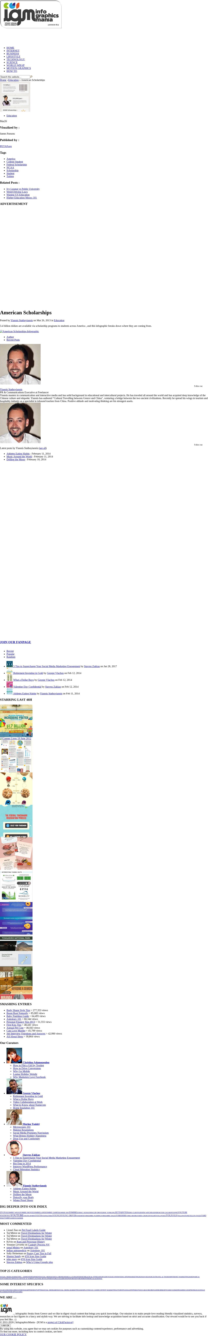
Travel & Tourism (163, 1277)
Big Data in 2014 (22, 1163)
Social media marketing (68, 1290)
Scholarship (12, 170)
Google (127, 1290)
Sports (72, 1278)
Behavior (8, 1292)
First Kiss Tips (13, 1024)
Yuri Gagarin (166, 1212)
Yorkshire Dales (108, 1216)
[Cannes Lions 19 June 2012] (15, 738)
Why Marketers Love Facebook (29, 1077)
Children (150, 1290)
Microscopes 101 (22, 1127)
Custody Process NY (39, 1244)
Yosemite (80, 1216)
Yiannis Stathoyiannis (22, 320)
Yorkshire (121, 1216)
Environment (81, 1278)
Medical (90, 1278)
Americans (184, 1290)
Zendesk (156, 1212)
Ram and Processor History (31, 1241)
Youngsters (47, 1216)
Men (56, 1290)
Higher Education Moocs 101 (21, 197)
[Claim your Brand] (16, 836)
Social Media (46, 1277)
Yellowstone (183, 1216)
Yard (7, 1218)
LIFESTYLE (13, 56)
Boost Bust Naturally (17, 1013)
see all (42, 448)
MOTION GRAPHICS (18, 68)
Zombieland (39, 1212)
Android (158, 1290)
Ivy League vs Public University (23, 189)
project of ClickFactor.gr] (60, 1322)
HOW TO (11, 71)
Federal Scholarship (16, 164)
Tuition (10, 176)
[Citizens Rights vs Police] (16, 998)
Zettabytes (121, 1212)
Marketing (134, 1277)
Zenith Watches (146, 1212)
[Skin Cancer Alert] (16, 736)
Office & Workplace (29, 1278)
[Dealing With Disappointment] (16, 933)
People (102, 1277)
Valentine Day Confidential (27, 686)
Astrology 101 (13, 1019)
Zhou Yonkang (108, 1212)
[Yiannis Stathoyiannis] (20, 383)
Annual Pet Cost (14, 1027)
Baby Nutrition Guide (17, 1016)
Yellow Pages (195, 1216)
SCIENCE (12, 62)
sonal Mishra (13, 1247)
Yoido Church (143, 1216)
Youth (38, 1216)
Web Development (45, 1278)
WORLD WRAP (15, 65)
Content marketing (108, 1290)
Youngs (56, 1216)
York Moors (131, 1216)
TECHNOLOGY (15, 59)
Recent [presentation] (10, 651)
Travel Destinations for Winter (36, 1233)
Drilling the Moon (15, 459)
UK (80, 1290)
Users (19, 1292)
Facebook (7, 1290)
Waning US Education (18, 194)
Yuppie (175, 1212)
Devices (108, 1277)
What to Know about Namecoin (29, 1105)
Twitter (39, 1290)
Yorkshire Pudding (92, 1216)
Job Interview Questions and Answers (25, 1033)
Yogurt (153, 1216)
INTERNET (13, 50)
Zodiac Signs (82, 1212)
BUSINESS (12, 53)
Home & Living (70, 1277)
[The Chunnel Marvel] (16, 901)
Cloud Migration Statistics (26, 1169)
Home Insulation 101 (24, 1107)
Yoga (169, 1215)
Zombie (73, 1212)
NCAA (10, 167)
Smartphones (30, 1290)
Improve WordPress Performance (30, 1166)
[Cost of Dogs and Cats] (16, 804)
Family (169, 1290)
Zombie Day (64, 1212)
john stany (11, 1259)
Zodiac (91, 1212)
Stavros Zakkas (92, 666)
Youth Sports (29, 1216)
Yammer (19, 1218)
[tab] (107, 651)
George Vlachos (55, 673)
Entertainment (33, 1277)
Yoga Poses (161, 1216)
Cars (144, 1290)
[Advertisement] (59, 36)
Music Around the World (19, 456)
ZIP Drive (98, 1212)
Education (13, 80)
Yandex (12, 1218)
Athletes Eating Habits (18, 453)
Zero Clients (133, 1212)
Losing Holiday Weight (25, 1074)
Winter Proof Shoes (23, 1200)
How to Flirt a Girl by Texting (28, 1065)
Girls (55, 1278)
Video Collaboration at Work (28, 1102)
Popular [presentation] (10, 654)
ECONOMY (116, 1277)
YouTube (17, 1215)
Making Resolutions (23, 1130)
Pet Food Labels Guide (34, 1230)
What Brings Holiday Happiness (29, 1135)
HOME (10, 47)
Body (164, 1290)
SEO (140, 1290)
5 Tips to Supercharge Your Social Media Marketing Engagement (46, 666)
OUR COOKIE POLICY (13, 1334)
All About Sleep (14, 1036)
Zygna (3, 1213)
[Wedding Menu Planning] (16, 868)
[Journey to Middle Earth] (16, 966)
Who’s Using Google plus (39, 1262)
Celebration (63, 1278)
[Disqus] (104, 513)
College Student (14, 161)
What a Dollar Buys (23, 680)
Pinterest (134, 1290)
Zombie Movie (26, 1212)
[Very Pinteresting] (16, 771)
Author (10, 337)
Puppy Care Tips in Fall (39, 1253)
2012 (196, 1290)
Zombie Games (52, 1212)
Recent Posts (13, 339)
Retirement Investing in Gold (28, 673)
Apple (14, 1292)
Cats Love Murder (15, 1030)
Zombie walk (13, 1212)
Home (3, 80)
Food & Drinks (58, 1277)
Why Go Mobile (21, 1071)
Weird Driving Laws (17, 191)
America (10, 158)
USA (1, 1290)
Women (21, 1290)
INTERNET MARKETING (180, 1277)
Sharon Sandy (13, 1256)
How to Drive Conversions (27, 1068)
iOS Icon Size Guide (35, 1256)
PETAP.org (6, 146)
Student (10, 173)
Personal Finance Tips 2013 (20, 1022)
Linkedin (176, 1290)
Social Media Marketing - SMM (13, 1277)
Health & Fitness (91, 1277)
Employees (86, 1290)
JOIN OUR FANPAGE (15, 642)
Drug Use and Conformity (26, 1138)
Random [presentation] (10, 657)
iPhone (192, 1290)
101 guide (95, 1290)
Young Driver (68, 1216)
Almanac (98, 1278)
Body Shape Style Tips (18, 1010)
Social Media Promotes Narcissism (31, 1132)
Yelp (174, 1216)
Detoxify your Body (23, 1197)
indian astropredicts (16, 1250)
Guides (15, 1290)
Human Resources (147, 1277)
